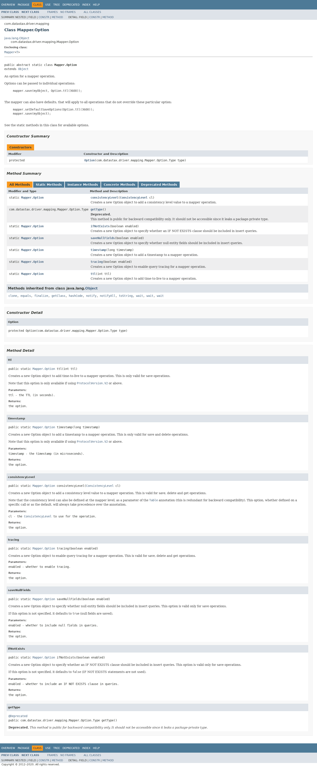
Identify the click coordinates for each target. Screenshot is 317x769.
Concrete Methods (119, 184)
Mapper (9, 52)
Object (23, 69)
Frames (52, 12)
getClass (58, 295)
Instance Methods (82, 184)
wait (139, 295)
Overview (8, 4)
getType (97, 209)
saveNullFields (103, 238)
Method (57, 17)
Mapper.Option (32, 197)
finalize (41, 295)
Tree (56, 4)
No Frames (68, 12)
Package (24, 4)
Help (96, 4)
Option (89, 160)
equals (25, 295)
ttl (93, 274)
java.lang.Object (16, 38)
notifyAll (107, 295)
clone (12, 295)
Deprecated (71, 4)
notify (91, 295)
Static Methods (49, 184)
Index (86, 4)
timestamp (98, 250)
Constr (44, 17)
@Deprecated (17, 716)
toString (126, 295)
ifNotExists (100, 226)
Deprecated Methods (159, 184)
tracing (97, 261)
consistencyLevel (104, 197)
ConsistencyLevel (134, 197)
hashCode (76, 295)
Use (48, 4)
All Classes (92, 12)
